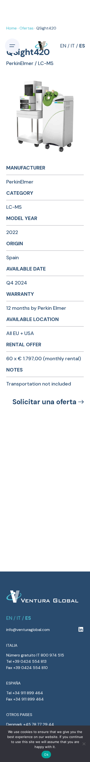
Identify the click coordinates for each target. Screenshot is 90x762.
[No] (83, 743)
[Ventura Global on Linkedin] (81, 629)
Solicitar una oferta (44, 401)
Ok (46, 754)
